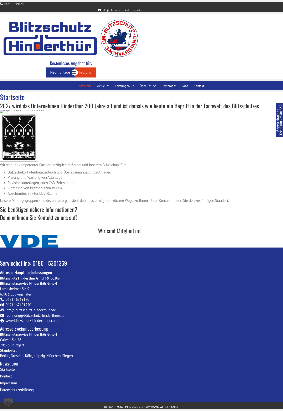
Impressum (8, 383)
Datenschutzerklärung (17, 389)
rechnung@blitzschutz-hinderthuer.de (35, 315)
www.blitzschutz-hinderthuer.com (32, 320)
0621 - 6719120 (13, 4)
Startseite (7, 369)
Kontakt (6, 376)
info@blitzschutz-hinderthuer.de (121, 10)
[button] (8, 402)
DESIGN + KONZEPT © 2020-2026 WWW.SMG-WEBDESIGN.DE (141, 407)
